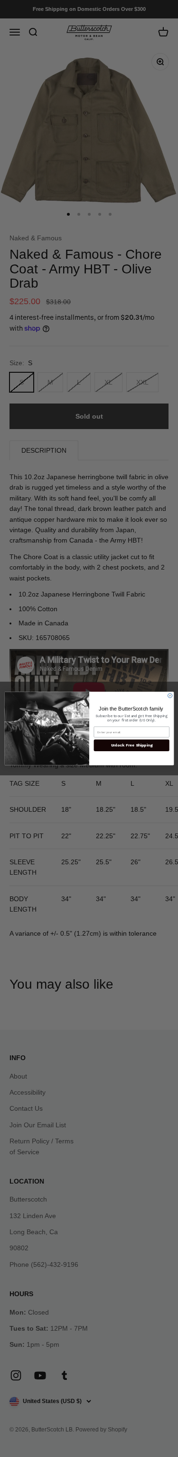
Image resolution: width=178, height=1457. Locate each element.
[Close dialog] (170, 695)
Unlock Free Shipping (131, 745)
